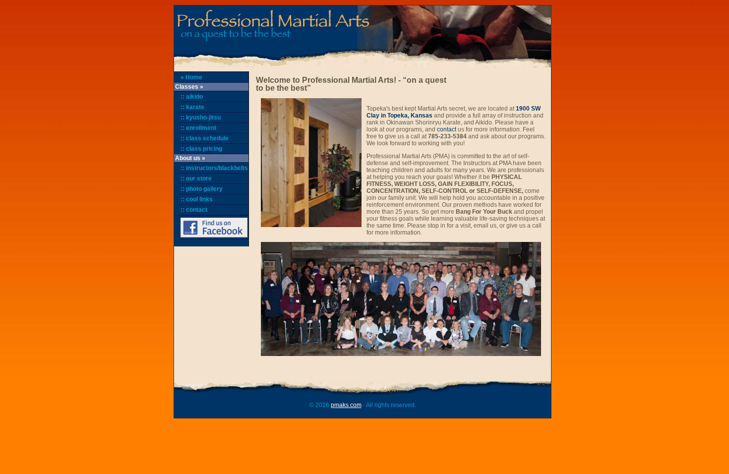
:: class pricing (201, 148)
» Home (191, 77)
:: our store (196, 178)
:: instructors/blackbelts (214, 168)
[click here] (213, 227)
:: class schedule (205, 138)
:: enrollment (198, 127)
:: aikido (192, 96)
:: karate (192, 107)
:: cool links (197, 199)
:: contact (194, 209)
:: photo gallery (202, 188)
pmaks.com (346, 405)
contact (446, 129)
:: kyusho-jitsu (201, 117)
